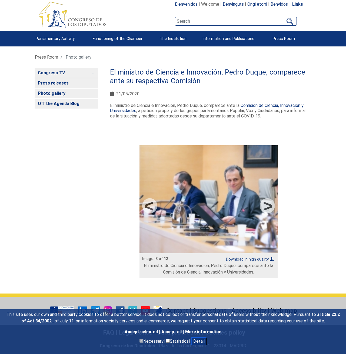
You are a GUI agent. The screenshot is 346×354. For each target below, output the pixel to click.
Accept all (172, 331)
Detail (199, 341)
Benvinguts (233, 4)
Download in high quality (247, 259)
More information (203, 331)
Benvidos (279, 4)
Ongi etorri (257, 4)
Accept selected (142, 331)
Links (297, 4)
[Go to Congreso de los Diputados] (72, 16)
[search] (236, 21)
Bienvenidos (186, 4)
